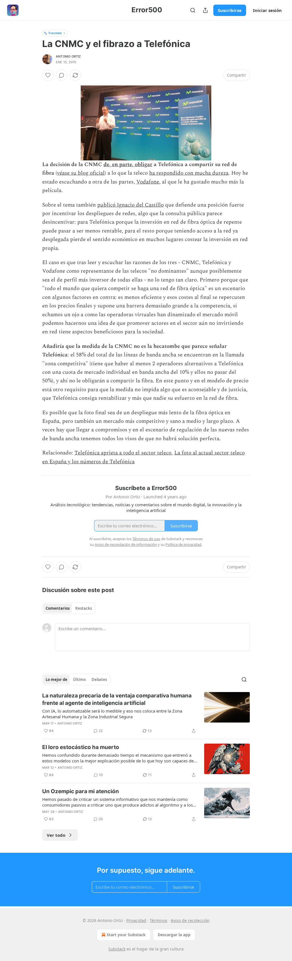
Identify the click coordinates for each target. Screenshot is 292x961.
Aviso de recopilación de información (126, 544)
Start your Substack (126, 934)
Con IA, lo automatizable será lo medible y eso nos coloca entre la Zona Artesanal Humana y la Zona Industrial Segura (112, 713)
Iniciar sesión (267, 10)
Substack (116, 949)
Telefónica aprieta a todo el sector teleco (122, 453)
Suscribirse (230, 10)
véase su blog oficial (81, 173)
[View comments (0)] (61, 75)
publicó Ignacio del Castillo (130, 205)
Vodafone (147, 182)
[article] (146, 713)
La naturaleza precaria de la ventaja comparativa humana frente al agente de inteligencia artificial (117, 699)
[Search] (192, 10)
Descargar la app (174, 934)
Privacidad (136, 920)
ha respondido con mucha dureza (188, 173)
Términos (158, 920)
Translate (55, 33)
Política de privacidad (183, 544)
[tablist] (68, 608)
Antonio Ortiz (68, 56)
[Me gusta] (48, 75)
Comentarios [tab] (58, 608)
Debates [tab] (99, 679)
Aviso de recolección (190, 920)
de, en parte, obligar (128, 164)
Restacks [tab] (83, 608)
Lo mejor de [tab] (56, 679)
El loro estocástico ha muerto (80, 747)
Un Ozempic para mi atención (80, 791)
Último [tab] (79, 679)
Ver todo (56, 835)
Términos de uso (146, 538)
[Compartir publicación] (205, 10)
